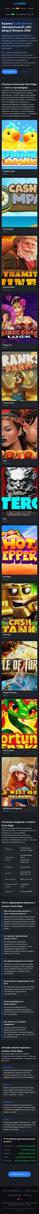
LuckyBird (19, 3)
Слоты (7, 8)
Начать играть (18, 1174)
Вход (29, 14)
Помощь (31, 8)
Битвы (15, 8)
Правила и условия (31, 1191)
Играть (24, 72)
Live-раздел (20, 14)
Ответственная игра (14, 1195)
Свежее (10, 14)
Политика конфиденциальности (12, 1191)
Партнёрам (27, 1195)
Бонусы (23, 8)
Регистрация (8, 72)
